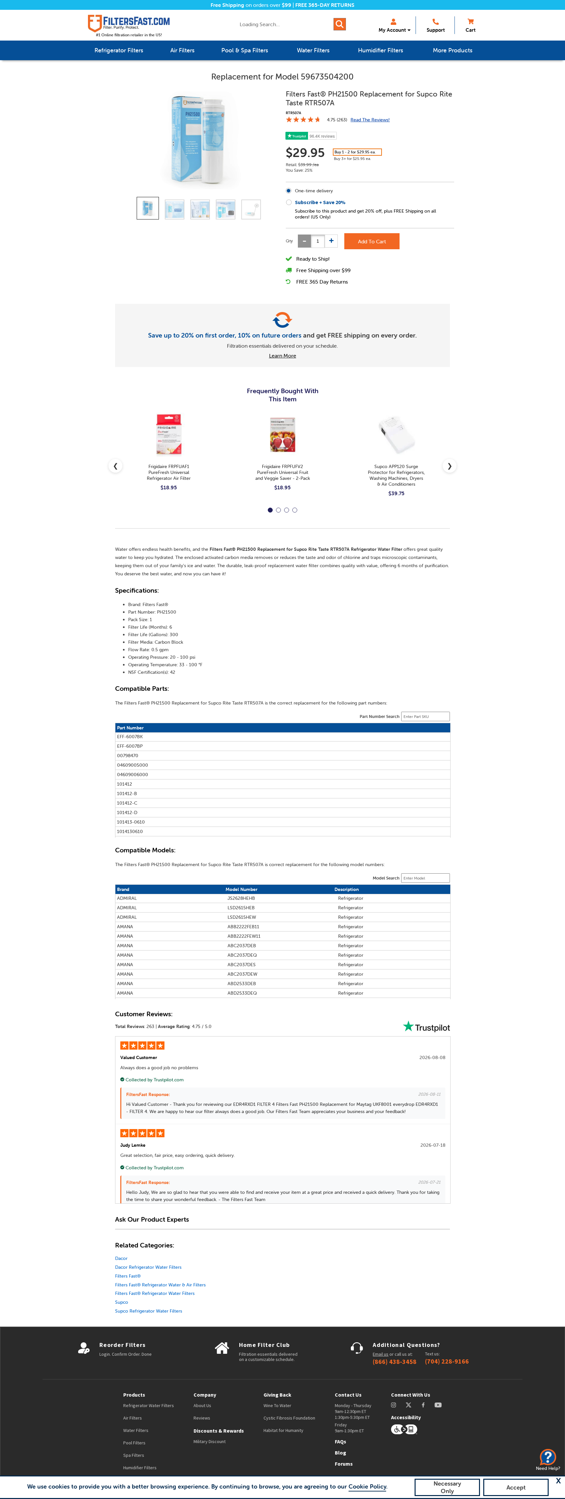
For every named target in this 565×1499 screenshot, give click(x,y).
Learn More (282, 355)
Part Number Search (380, 716)
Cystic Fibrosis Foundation (289, 1418)
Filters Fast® (128, 1276)
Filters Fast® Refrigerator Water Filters (155, 1293)
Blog (340, 1452)
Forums (344, 1463)
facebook (423, 1405)
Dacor (121, 1258)
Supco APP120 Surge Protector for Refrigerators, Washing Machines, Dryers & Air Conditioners (396, 475)
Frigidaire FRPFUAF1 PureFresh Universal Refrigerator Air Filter (169, 472)
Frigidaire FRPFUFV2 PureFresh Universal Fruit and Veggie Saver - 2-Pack (282, 472)
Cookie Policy (367, 1486)
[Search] (340, 24)
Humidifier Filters (140, 1468)
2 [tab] (278, 510)
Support (436, 30)
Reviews (202, 1418)
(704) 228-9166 (447, 1361)
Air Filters (132, 1418)
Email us (380, 1354)
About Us (202, 1405)
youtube (438, 1405)
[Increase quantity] (331, 241)
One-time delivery (314, 191)
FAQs (340, 1441)
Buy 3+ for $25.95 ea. (352, 158)
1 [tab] (270, 510)
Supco (121, 1302)
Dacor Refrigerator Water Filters (148, 1267)
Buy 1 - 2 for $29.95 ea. (355, 151)
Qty (289, 241)
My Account (392, 30)
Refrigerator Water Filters (148, 1405)
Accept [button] (516, 1487)
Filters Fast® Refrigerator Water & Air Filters (160, 1285)
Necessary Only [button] (447, 1487)
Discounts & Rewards (219, 1430)
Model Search (386, 878)
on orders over (251, 5)
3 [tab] (286, 510)
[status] (318, 241)
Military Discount (210, 1441)
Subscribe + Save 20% (320, 202)
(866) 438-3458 (395, 1361)
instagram (393, 1405)
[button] (558, 1480)
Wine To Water (277, 1405)
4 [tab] (294, 510)
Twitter (409, 1405)
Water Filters (135, 1430)
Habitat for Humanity (283, 1430)
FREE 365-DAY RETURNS (324, 5)
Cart (470, 30)
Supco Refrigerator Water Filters (148, 1311)
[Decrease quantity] (304, 241)
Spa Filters (133, 1455)
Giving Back (277, 1394)
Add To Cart (372, 241)
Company (205, 1394)
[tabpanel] (168, 457)
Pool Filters (134, 1443)
